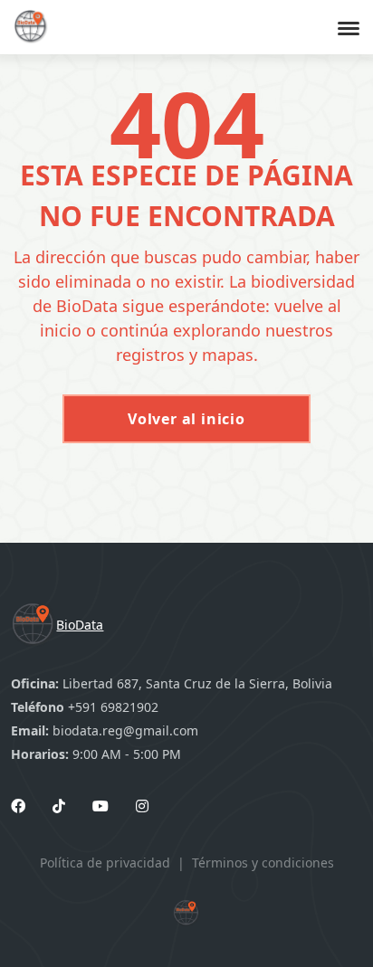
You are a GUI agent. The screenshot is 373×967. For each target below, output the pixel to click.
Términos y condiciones (263, 862)
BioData (79, 624)
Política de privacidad (105, 862)
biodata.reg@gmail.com (125, 730)
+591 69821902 (113, 707)
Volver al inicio (186, 419)
